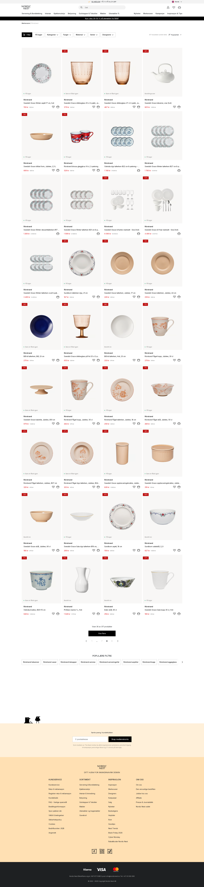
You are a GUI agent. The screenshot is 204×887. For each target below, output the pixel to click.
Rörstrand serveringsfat (109, 662)
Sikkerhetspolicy (55, 820)
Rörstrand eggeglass (168, 662)
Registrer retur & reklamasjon (60, 794)
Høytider (111, 815)
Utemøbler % (114, 13)
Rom (110, 820)
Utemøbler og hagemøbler (89, 811)
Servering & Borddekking (32, 13)
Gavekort (83, 815)
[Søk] (81, 7)
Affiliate (139, 798)
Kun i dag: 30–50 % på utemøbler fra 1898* (102, 18)
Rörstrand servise (88, 662)
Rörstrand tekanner (31, 662)
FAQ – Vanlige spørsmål (58, 802)
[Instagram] (102, 851)
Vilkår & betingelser (56, 815)
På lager (38, 35)
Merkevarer (148, 13)
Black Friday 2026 (115, 833)
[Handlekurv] (179, 7)
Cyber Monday (114, 837)
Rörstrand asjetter (130, 662)
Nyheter (137, 13)
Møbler (103, 13)
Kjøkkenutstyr (59, 13)
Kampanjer (160, 13)
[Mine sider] (168, 7)
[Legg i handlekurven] (57, 106)
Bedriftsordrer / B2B (56, 828)
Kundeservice (54, 785)
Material (79, 35)
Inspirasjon (112, 785)
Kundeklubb (53, 798)
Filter (29, 35)
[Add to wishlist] (53, 106)
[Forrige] (21, 662)
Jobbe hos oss (142, 794)
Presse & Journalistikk (144, 802)
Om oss (139, 785)
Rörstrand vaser (49, 662)
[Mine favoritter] (174, 7)
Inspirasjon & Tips (174, 13)
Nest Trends (113, 828)
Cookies (52, 824)
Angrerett (52, 833)
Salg (110, 802)
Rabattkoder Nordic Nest (118, 841)
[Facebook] (94, 851)
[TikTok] (110, 851)
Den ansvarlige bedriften (145, 789)
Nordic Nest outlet (143, 807)
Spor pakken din (55, 811)
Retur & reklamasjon (56, 789)
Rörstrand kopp (149, 662)
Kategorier (51, 35)
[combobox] (177, 2)
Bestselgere (113, 811)
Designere (106, 35)
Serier (92, 35)
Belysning (72, 13)
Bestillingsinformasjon (57, 807)
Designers (112, 794)
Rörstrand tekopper (69, 662)
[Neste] (182, 662)
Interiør (48, 13)
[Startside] (26, 7)
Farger (65, 35)
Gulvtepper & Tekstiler (88, 13)
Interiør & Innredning (87, 794)
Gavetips (111, 824)
